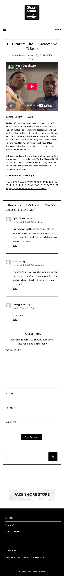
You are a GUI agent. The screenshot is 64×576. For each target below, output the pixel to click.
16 (47, 182)
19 (56, 182)
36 (54, 185)
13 (38, 182)
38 (7, 188)
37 (57, 185)
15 (44, 182)
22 (12, 185)
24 (18, 185)
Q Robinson (19, 218)
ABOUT (9, 518)
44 (24, 188)
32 (42, 185)
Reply (15, 245)
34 (48, 185)
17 (50, 182)
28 (30, 185)
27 (27, 185)
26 (24, 185)
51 (45, 188)
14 (41, 182)
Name (10, 393)
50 (42, 188)
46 (30, 188)
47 (33, 188)
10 (29, 182)
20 (7, 185)
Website (11, 422)
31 (39, 185)
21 (10, 185)
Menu (58, 29)
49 (39, 188)
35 (51, 185)
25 (21, 185)
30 (36, 185)
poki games (19, 304)
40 (12, 188)
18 (53, 182)
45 (27, 188)
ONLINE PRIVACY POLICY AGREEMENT (25, 557)
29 (33, 185)
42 (18, 188)
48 (36, 188)
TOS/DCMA (11, 550)
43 (21, 188)
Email (10, 407)
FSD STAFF (10, 524)
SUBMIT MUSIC (13, 531)
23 (15, 185)
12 (35, 182)
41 (15, 188)
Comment (13, 350)
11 (32, 182)
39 (10, 188)
